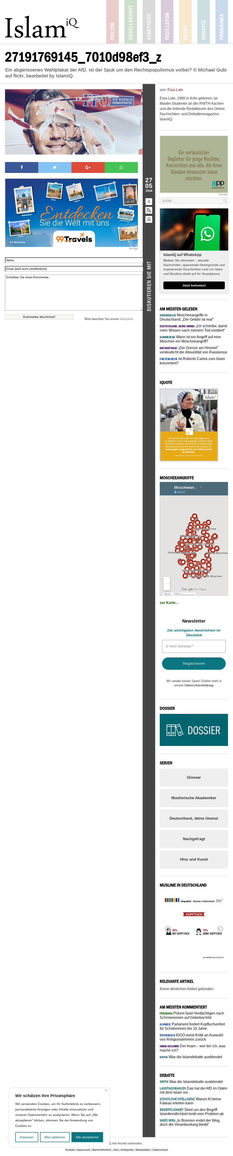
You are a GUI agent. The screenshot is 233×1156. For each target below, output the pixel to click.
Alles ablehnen (54, 1137)
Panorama (221, 21)
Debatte (203, 21)
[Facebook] (21, 167)
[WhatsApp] (121, 167)
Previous (166, 927)
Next (219, 927)
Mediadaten (143, 1149)
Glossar (194, 777)
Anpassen (27, 1137)
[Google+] (88, 167)
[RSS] (149, 210)
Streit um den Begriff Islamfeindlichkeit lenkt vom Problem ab (192, 1112)
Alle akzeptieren (87, 1137)
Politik (112, 21)
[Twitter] (54, 167)
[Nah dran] (106, 1090)
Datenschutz (160, 1149)
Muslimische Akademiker (193, 798)
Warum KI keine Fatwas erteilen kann (190, 1101)
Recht (185, 21)
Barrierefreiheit (101, 1149)
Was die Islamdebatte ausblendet (191, 1057)
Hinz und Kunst (194, 859)
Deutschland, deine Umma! (194, 818)
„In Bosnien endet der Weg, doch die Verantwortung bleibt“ (190, 1122)
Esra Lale (175, 90)
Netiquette (126, 319)
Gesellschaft (130, 21)
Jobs (116, 1149)
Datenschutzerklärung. (199, 685)
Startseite (149, 21)
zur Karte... (169, 603)
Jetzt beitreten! (194, 285)
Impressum (83, 1149)
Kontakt (70, 1149)
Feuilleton (167, 21)
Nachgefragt (194, 839)
